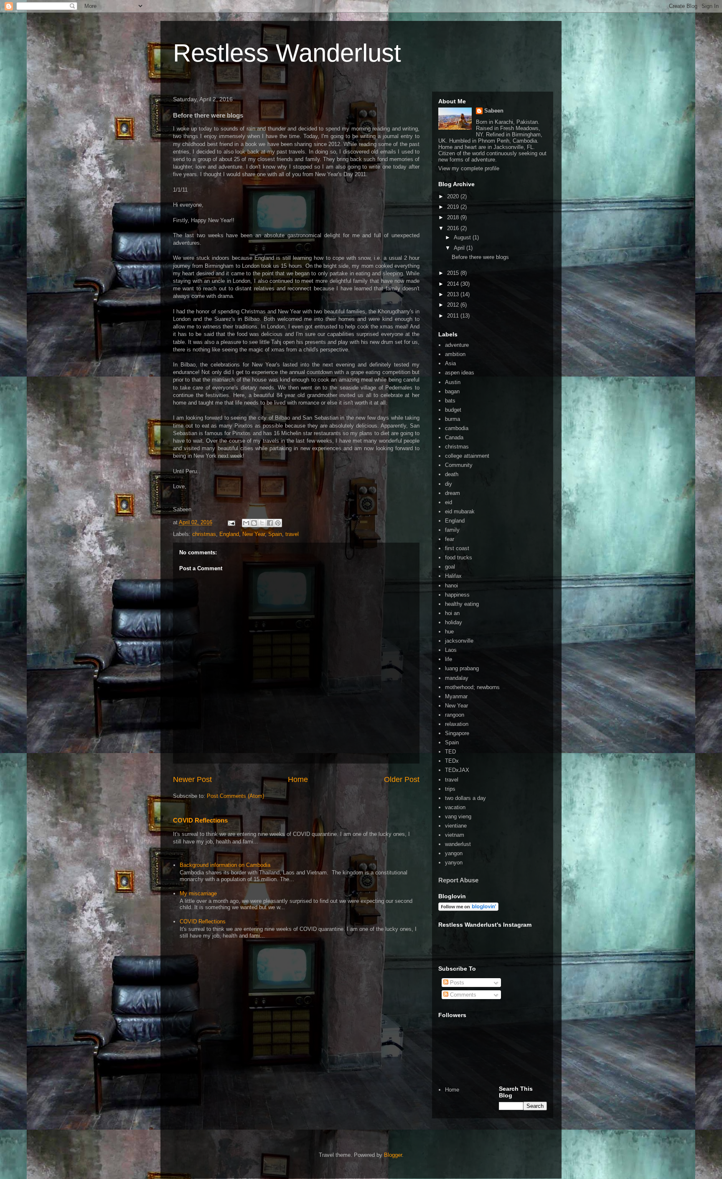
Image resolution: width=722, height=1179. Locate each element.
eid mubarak (460, 511)
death (451, 474)
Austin (452, 382)
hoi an (452, 613)
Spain (275, 534)
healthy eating (462, 604)
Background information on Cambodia (225, 865)
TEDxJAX (457, 770)
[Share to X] (262, 523)
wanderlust (458, 844)
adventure (457, 345)
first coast (457, 548)
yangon (454, 853)
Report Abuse (458, 880)
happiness (457, 595)
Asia (450, 363)
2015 (453, 273)
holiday (453, 622)
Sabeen (493, 111)
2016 (453, 228)
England (229, 534)
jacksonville (459, 641)
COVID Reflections (200, 820)
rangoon (454, 715)
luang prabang (462, 668)
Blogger (393, 1155)
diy (448, 484)
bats (450, 400)
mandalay (456, 678)
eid (448, 502)
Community (459, 465)
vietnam (454, 835)
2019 (453, 207)
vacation (455, 807)
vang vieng (458, 816)
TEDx (452, 761)
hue (449, 631)
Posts (456, 982)
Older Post (401, 779)
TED (450, 751)
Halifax (453, 576)
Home (298, 779)
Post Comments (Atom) (235, 796)
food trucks (458, 557)
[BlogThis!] (254, 523)
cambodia (456, 428)
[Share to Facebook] (270, 523)
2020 (453, 196)
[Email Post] (231, 522)
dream (452, 493)
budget (453, 410)
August (463, 237)
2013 (453, 294)
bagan (452, 391)
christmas (204, 534)
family (452, 530)
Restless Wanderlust (287, 53)
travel (292, 534)
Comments (462, 995)
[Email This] (246, 523)
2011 (453, 316)
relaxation (456, 724)
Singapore (457, 733)
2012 (453, 305)
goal (450, 567)
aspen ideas (459, 372)
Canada (454, 437)
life (448, 659)
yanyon (454, 862)
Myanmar (456, 696)
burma (452, 419)
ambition (455, 354)
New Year (253, 534)
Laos (451, 650)
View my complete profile (468, 168)
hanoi (451, 585)
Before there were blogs (480, 257)
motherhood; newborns (472, 687)
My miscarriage (198, 893)
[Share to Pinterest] (278, 523)
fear (449, 539)
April (460, 248)
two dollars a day (465, 798)
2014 (453, 284)
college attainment (467, 456)
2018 (453, 217)
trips (450, 789)
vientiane (456, 826)
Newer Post (192, 779)
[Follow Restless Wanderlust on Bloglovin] (468, 909)
